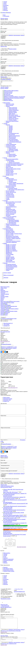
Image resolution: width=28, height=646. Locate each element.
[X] (7, 352)
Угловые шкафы (9, 254)
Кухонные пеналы (13, 188)
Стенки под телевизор (11, 216)
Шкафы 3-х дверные (10, 247)
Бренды (5, 6)
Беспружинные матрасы (11, 266)
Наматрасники (9, 269)
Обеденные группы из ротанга (13, 241)
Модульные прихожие (14, 221)
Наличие (3, 312)
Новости (5, 9)
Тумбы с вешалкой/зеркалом (12, 225)
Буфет (7, 177)
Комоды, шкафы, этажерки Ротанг (14, 233)
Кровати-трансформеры (14, 135)
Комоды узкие (12, 156)
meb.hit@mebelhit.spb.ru (19, 591)
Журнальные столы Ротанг (12, 236)
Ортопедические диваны (14, 116)
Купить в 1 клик (13, 346)
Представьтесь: (4, 439)
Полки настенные (10, 214)
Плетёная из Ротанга (19, 98)
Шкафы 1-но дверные (11, 244)
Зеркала (8, 226)
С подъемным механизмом (15, 141)
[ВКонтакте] (1, 352)
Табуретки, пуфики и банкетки (13, 238)
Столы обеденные (10, 196)
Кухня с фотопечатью (11, 192)
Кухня (8, 94)
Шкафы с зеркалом (10, 258)
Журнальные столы (10, 203)
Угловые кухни (9, 193)
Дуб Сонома (6, 324)
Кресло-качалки (9, 105)
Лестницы (8, 166)
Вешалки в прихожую (11, 223)
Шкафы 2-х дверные (10, 245)
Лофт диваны (12, 113)
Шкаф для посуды (10, 259)
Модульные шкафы (10, 261)
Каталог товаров (4, 87)
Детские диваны (10, 171)
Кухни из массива (10, 190)
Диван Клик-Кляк (13, 108)
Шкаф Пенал (9, 253)
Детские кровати (10, 160)
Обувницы (8, 227)
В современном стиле (14, 133)
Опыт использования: (6, 395)
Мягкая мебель (14, 90)
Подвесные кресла (10, 232)
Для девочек (11, 161)
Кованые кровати (10, 151)
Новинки (5, 567)
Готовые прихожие (10, 219)
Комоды (8, 152)
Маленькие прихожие (14, 220)
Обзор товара (4, 302)
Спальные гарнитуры (11, 146)
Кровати (8, 124)
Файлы (2, 313)
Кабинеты (8, 208)
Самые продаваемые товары (7, 486)
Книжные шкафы (10, 256)
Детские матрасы (10, 267)
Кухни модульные (10, 187)
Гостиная (11, 95)
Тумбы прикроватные (11, 144)
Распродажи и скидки (8, 569)
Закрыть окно (4, 46)
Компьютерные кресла (11, 206)
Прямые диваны (12, 117)
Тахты (10, 143)
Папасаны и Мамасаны (11, 242)
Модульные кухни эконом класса (16, 189)
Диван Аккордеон (13, 107)
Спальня (11, 91)
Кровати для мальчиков (14, 162)
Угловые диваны (12, 119)
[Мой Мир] (5, 352)
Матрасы (11, 100)
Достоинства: (4, 403)
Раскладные (11, 204)
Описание (3, 307)
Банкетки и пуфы (10, 103)
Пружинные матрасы (11, 264)
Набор (2, 303)
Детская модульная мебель (12, 159)
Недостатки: (3, 415)
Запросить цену (12, 643)
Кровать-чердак (9, 170)
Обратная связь (4, 604)
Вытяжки (11, 181)
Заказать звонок (4, 18)
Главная (5, 1)
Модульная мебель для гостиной (13, 201)
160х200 (11, 128)
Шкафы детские (9, 174)
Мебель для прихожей (20, 96)
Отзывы (2, 309)
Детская (10, 93)
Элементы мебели (5, 308)
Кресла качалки (9, 230)
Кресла (7, 122)
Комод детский (9, 167)
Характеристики (4, 306)
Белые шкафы (9, 260)
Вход (4, 14)
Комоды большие (13, 155)
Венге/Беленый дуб (8, 323)
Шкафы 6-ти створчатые (11, 250)
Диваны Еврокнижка (14, 110)
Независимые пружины (11, 265)
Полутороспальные (13, 139)
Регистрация (6, 16)
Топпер (7, 270)
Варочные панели (13, 179)
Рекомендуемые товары (8, 571)
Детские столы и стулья (11, 173)
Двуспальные (12, 134)
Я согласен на (13, 35)
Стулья (7, 198)
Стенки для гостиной (11, 212)
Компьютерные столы (11, 211)
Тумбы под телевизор (11, 210)
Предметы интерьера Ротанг (12, 237)
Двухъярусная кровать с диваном (13, 165)
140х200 (11, 127)
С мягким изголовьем (14, 140)
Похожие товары (4, 311)
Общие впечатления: (5, 427)
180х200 (11, 129)
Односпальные (12, 138)
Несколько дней (7, 400)
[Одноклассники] (3, 352)
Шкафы (10, 99)
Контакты (5, 10)
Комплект (3, 305)
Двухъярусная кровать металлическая (14, 163)
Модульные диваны (13, 115)
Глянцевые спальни (13, 149)
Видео (2, 314)
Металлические (12, 137)
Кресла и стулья (9, 234)
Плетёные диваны (10, 231)
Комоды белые (12, 154)
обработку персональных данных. (16, 35)
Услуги (5, 4)
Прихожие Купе (12, 222)
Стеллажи (8, 255)
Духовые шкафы (12, 182)
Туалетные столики (10, 145)
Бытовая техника (10, 178)
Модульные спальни (13, 150)
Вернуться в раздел (5, 301)
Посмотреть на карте (5, 598)
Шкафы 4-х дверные (10, 248)
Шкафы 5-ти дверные (11, 249)
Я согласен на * (13, 629)
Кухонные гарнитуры (11, 185)
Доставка (5, 7)
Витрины (8, 215)
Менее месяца (6, 397)
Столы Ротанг (9, 239)
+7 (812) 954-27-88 (5, 48)
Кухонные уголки (10, 195)
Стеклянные (11, 205)
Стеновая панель (10, 194)
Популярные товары (8, 568)
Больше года (6, 401)
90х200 (10, 132)
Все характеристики (5, 331)
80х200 (10, 130)
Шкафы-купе (9, 252)
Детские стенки (9, 172)
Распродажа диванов (13, 118)
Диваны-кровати (13, 111)
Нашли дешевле (12, 348)
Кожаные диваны (13, 112)
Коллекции (5, 5)
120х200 (11, 126)
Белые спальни (12, 148)
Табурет (8, 199)
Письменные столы (10, 209)
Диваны (8, 106)
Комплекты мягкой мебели (12, 121)
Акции (4, 2)
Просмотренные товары (6, 487)
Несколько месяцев (7, 398)
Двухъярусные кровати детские (13, 168)
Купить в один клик (16, 630)
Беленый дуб (6, 325)
